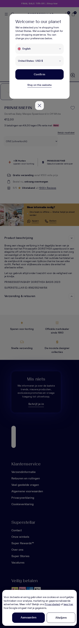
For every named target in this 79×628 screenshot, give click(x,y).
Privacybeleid (52, 604)
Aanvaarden (28, 617)
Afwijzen (61, 617)
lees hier (68, 604)
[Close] (39, 105)
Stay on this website (39, 85)
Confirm (39, 74)
